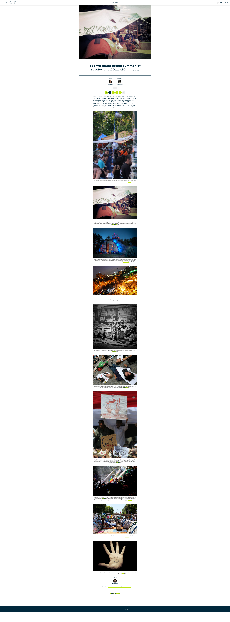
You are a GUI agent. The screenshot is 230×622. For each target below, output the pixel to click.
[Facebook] (220, 2)
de (109, 92)
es (116, 92)
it (120, 92)
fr (113, 92)
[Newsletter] (227, 2)
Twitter (112, 593)
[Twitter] (222, 2)
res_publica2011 (125, 387)
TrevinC (123, 573)
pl (123, 92)
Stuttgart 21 (104, 498)
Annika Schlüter (110, 84)
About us (94, 608)
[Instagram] (223, 2)
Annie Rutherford (119, 84)
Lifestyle (114, 87)
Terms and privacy (126, 608)
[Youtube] (225, 2)
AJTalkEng (118, 462)
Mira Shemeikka (114, 224)
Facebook (117, 593)
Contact (94, 609)
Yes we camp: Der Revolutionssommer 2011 (119, 587)
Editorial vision (110, 608)
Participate (10, 3)
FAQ (108, 609)
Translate (14, 3)
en (6, 2)
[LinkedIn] (130, 609)
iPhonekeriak (114, 351)
